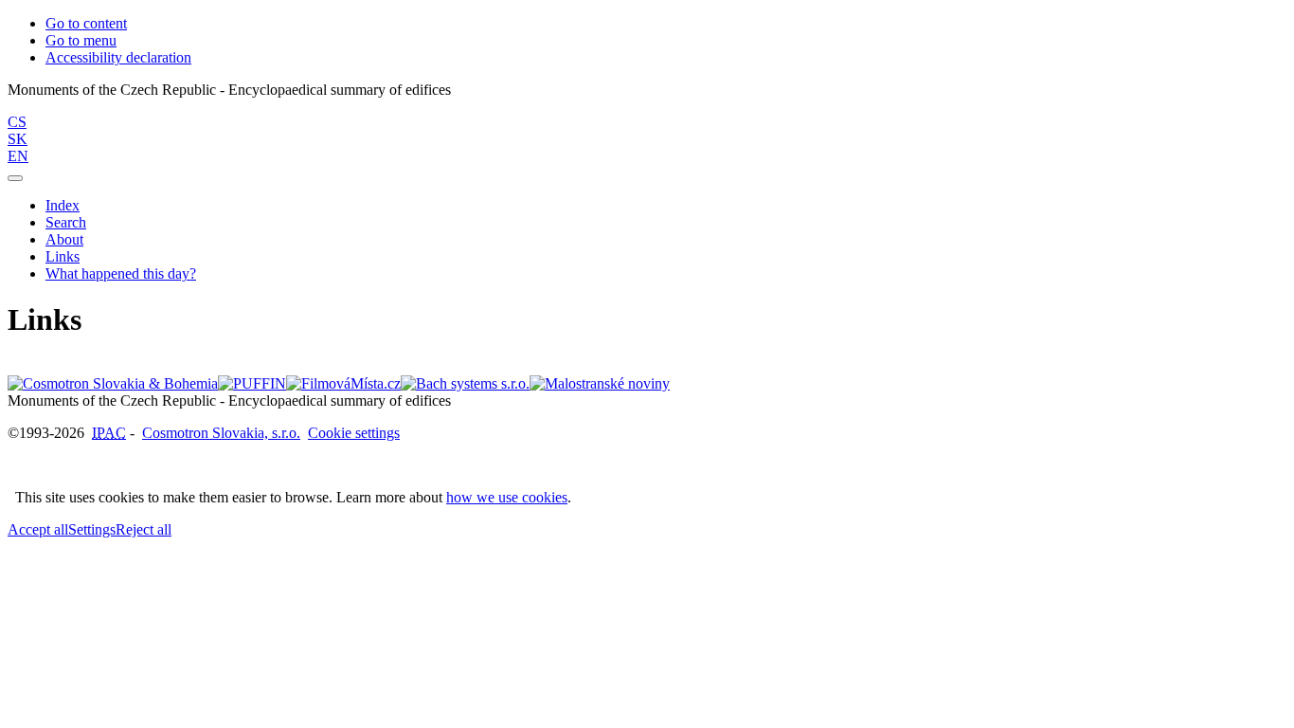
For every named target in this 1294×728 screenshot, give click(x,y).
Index (62, 205)
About (64, 239)
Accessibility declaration (118, 57)
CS (17, 122)
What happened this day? (120, 273)
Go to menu (81, 40)
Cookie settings (354, 433)
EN (18, 156)
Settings (92, 529)
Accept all (38, 529)
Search (65, 222)
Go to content (86, 23)
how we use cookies (506, 497)
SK (17, 139)
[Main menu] (15, 178)
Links (62, 256)
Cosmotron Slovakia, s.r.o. (221, 433)
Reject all (143, 529)
